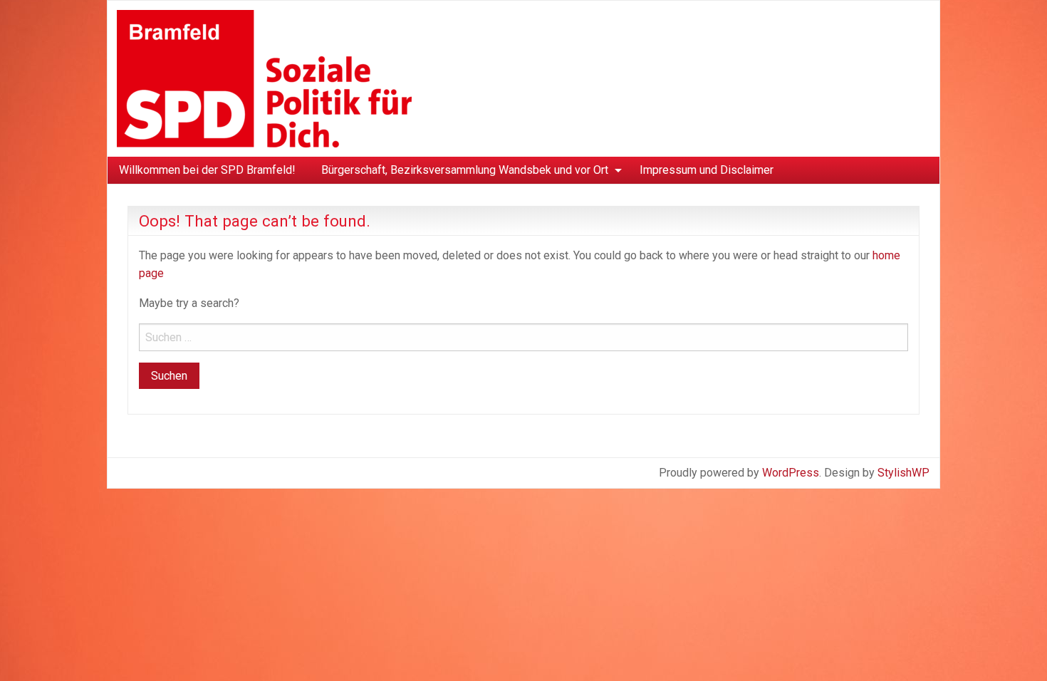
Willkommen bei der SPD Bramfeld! (207, 170)
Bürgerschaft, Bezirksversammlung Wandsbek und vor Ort (464, 170)
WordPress (790, 472)
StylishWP (903, 472)
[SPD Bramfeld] (264, 78)
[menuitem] (207, 170)
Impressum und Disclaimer (706, 170)
